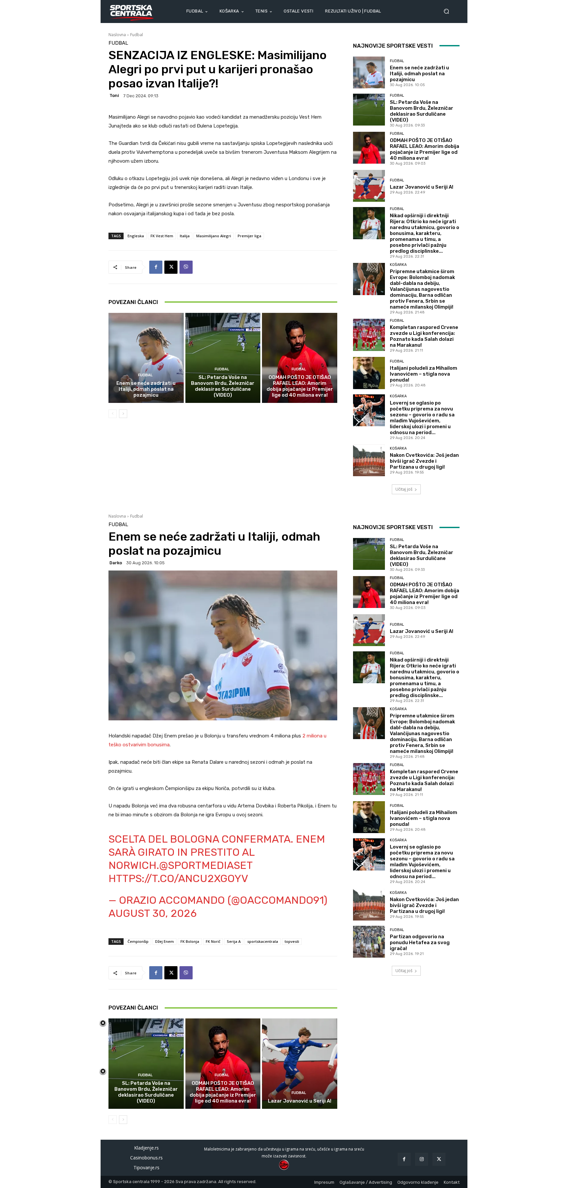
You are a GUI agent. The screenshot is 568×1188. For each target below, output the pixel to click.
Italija (185, 235)
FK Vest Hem (162, 235)
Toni (114, 95)
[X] (171, 267)
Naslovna (117, 34)
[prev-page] (112, 413)
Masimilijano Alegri (213, 235)
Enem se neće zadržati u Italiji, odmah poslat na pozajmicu (146, 389)
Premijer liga (249, 235)
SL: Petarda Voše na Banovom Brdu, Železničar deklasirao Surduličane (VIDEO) (222, 386)
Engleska (136, 235)
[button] (449, 11)
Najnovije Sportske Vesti (393, 45)
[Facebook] (155, 267)
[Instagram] (421, 1159)
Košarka (398, 265)
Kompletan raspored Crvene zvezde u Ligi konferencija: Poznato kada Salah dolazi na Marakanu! (424, 336)
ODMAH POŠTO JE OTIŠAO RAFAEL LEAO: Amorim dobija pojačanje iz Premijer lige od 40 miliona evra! (300, 386)
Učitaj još (404, 489)
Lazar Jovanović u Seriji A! (421, 187)
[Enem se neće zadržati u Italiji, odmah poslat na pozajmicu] (146, 358)
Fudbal (136, 34)
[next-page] (123, 413)
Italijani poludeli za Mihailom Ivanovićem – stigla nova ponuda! (423, 374)
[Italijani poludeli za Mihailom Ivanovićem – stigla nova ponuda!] (369, 373)
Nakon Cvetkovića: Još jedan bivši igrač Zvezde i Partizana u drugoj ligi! (424, 461)
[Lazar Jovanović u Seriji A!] (369, 186)
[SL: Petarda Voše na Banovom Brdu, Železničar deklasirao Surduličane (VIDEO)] (223, 358)
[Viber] (186, 267)
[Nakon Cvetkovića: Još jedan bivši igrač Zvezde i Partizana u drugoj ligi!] (369, 460)
